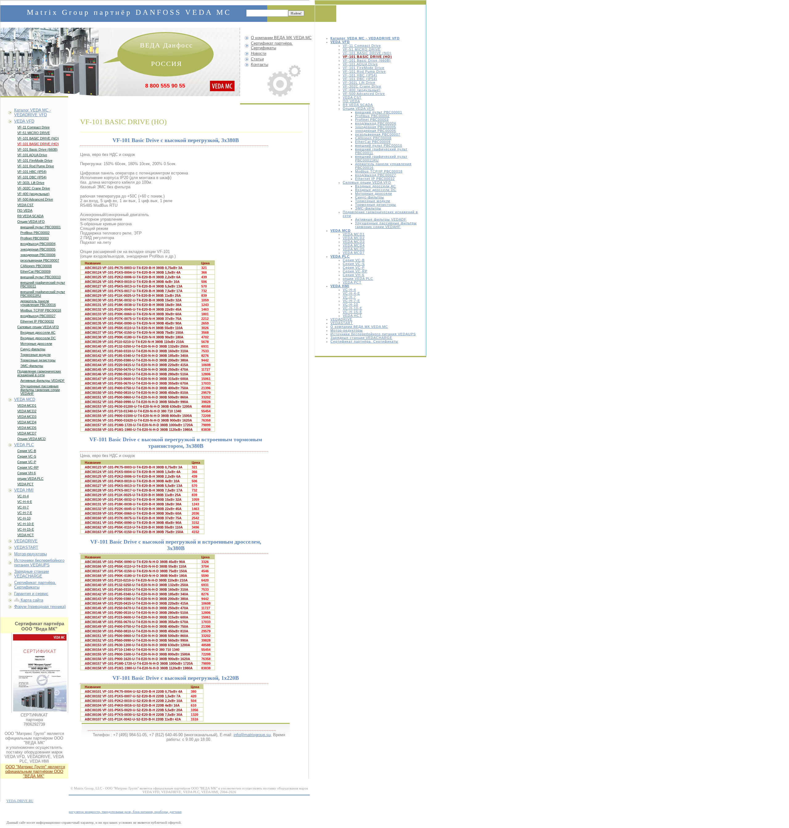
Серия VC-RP (355, 271)
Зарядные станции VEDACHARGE (361, 338)
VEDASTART (341, 323)
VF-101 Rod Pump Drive (364, 71)
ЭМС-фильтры (368, 208)
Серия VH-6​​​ (353, 275)
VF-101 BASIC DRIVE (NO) (367, 53)
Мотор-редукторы (346, 330)
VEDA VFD (24, 121)
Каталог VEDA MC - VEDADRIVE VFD (32, 112)
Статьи (257, 59)
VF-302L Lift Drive (359, 82)
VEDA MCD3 (354, 241)
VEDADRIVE (341, 319)
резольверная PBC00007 (377, 134)
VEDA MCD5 (354, 249)
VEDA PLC (24, 445)
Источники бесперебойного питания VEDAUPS (373, 334)
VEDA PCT (352, 282)
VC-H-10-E (352, 308)
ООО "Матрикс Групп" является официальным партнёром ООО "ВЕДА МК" (35, 771)
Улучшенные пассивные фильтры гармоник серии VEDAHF (386, 225)
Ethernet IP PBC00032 (375, 179)
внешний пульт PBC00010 (378, 145)
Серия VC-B (354, 260)
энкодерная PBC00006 (375, 131)
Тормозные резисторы (375, 204)
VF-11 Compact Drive (362, 45)
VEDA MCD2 (354, 238)
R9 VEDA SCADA (358, 105)
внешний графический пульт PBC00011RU (42, 293)
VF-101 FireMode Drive (363, 68)
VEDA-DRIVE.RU (19, 801)
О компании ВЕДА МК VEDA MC (359, 326)
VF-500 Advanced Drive (364, 94)
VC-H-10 (350, 304)
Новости (258, 53)
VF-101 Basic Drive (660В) (367, 60)
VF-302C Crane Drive (362, 86)
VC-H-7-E (351, 301)
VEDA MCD (24, 399)
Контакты (259, 64)
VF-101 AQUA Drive (360, 64)
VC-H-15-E (352, 312)
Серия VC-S (354, 264)
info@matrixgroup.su (252, 734)
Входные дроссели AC (375, 186)
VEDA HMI (24, 490)
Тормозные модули (372, 201)
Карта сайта (31, 600)
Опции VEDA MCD (31, 439)
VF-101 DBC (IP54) (360, 79)
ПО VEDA (351, 101)
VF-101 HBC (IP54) (360, 75)
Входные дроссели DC (375, 190)
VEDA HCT (352, 315)
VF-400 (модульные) (362, 90)
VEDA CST (352, 97)
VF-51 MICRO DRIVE (362, 49)
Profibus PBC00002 (372, 116)
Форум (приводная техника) (40, 606)
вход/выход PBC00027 (375, 175)
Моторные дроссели (373, 193)
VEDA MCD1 (354, 234)
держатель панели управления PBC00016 (38, 303)
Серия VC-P (354, 267)
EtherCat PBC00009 (372, 142)
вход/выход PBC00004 (375, 123)
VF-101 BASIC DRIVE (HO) (38, 144)
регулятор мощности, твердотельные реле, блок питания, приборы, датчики (125, 812)
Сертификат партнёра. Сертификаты (364, 341)
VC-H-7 (349, 297)
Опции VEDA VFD (358, 108)
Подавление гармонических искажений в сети (39, 373)
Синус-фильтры (369, 197)
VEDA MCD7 (354, 253)
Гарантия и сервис (31, 593)
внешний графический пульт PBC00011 (42, 284)
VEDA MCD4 (354, 245)
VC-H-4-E (351, 293)
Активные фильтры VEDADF (381, 219)
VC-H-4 (349, 290)
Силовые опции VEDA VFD (367, 182)
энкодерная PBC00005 (375, 127)
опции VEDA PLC (358, 278)
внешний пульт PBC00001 (378, 112)
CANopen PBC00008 (373, 138)
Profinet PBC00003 (372, 119)
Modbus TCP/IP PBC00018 (379, 171)
